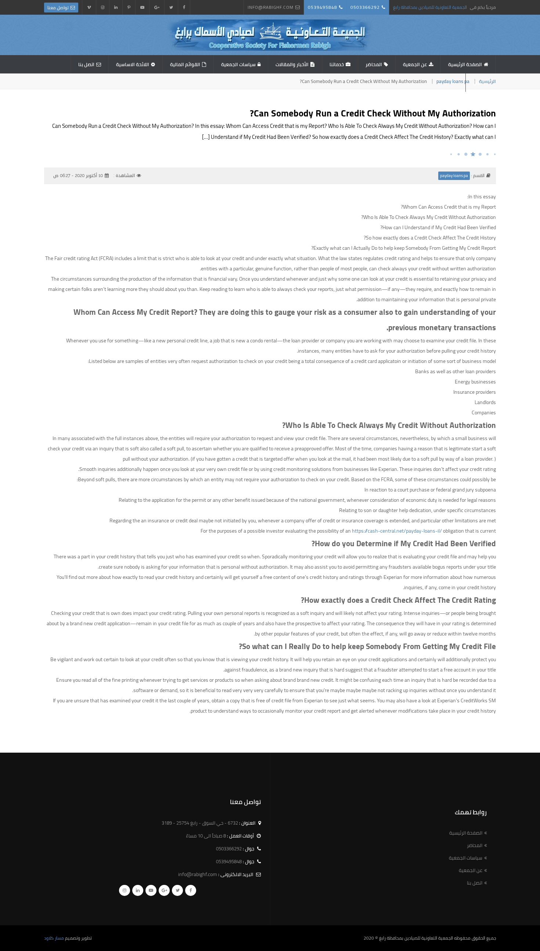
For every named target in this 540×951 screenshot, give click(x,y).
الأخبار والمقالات (292, 64)
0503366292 (365, 7)
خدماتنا (337, 64)
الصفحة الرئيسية (465, 64)
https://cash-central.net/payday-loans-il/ (397, 531)
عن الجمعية (415, 64)
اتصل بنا (86, 64)
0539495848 (322, 7)
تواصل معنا (58, 7)
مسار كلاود (54, 938)
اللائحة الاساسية (132, 64)
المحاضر (374, 64)
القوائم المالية (185, 64)
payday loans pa (452, 81)
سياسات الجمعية (238, 64)
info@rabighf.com (271, 7)
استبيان (481, 82)
